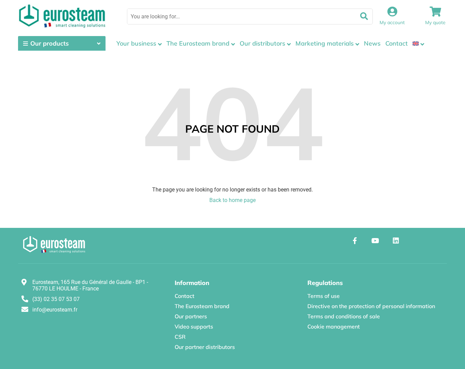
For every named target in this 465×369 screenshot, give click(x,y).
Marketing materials (324, 43)
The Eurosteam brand (197, 43)
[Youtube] (375, 241)
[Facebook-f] (355, 241)
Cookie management (333, 326)
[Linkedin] (396, 241)
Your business (136, 43)
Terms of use (323, 295)
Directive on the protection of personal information (371, 306)
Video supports (194, 326)
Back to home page (232, 200)
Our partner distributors (205, 346)
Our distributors (262, 43)
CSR (180, 336)
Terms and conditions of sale (343, 316)
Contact (396, 43)
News (372, 43)
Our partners (191, 316)
